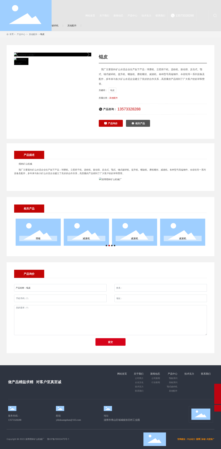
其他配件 (33, 34)
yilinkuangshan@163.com (68, 420)
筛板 (38, 238)
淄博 (198, 439)
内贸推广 (210, 439)
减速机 (86, 238)
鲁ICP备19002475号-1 (58, 439)
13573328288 (185, 15)
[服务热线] (217, 394)
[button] (106, 245)
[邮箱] (217, 387)
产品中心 (21, 34)
